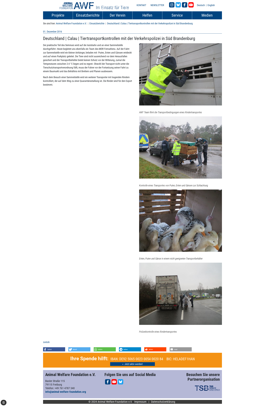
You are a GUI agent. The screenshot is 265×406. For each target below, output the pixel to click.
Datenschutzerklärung (163, 401)
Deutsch (201, 5)
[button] (54, 349)
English (211, 5)
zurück (46, 342)
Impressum (140, 401)
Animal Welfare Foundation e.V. (71, 23)
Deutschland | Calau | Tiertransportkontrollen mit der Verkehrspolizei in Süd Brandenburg (150, 23)
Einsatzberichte (96, 23)
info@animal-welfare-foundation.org (65, 391)
